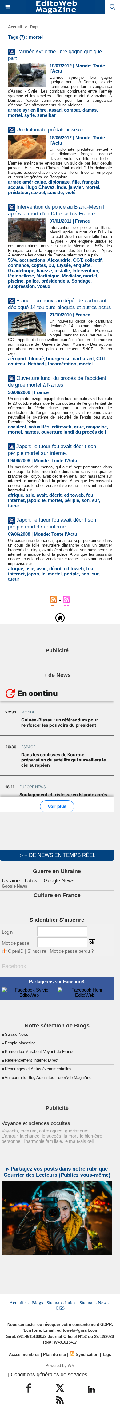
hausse (44, 270)
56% (12, 260)
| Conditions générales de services (47, 1374)
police (32, 281)
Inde (61, 187)
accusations (32, 260)
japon (33, 573)
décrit (55, 495)
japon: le (36, 500)
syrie (29, 115)
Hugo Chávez (40, 187)
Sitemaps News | (95, 1302)
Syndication (87, 1354)
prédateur (18, 192)
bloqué (36, 358)
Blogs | (38, 1302)
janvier (76, 187)
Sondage (80, 281)
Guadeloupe (21, 270)
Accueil (15, 27)
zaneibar (46, 115)
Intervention (85, 270)
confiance (18, 265)
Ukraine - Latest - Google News (38, 881)
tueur (13, 505)
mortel (15, 115)
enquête (81, 265)
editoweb (61, 426)
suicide (55, 192)
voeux (43, 286)
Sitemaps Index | (62, 1302)
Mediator (71, 275)
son (86, 500)
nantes (31, 432)
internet (16, 500)
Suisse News (16, 1034)
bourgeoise (58, 358)
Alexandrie (58, 260)
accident (17, 426)
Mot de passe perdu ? (72, 951)
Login (7, 932)
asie (30, 495)
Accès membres (24, 1354)
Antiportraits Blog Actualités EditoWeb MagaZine (48, 1077)
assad (55, 110)
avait (42, 495)
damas (89, 110)
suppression (21, 286)
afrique (15, 495)
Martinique (47, 275)
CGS (60, 1308)
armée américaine (27, 182)
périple (71, 500)
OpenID (16, 951)
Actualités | (20, 1302)
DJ (51, 265)
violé (70, 192)
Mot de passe (15, 943)
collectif (93, 260)
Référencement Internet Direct (31, 1060)
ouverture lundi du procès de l (73, 432)
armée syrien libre (27, 110)
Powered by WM (60, 1365)
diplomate (59, 182)
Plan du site (54, 1354)
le (43, 573)
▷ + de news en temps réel (57, 855)
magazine (96, 426)
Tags (34, 27)
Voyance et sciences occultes (36, 1123)
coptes (38, 265)
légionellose (21, 275)
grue (79, 426)
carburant (83, 358)
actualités (39, 426)
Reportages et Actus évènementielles (38, 1069)
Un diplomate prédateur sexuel (51, 130)
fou (89, 495)
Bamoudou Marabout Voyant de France (39, 1051)
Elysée (64, 265)
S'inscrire (36, 951)
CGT (77, 260)
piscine (15, 281)
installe (62, 270)
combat (72, 110)
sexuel (38, 192)
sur (95, 500)
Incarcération (62, 363)
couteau (16, 363)
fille (76, 182)
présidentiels (55, 281)
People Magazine (20, 1043)
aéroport (17, 358)
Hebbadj (37, 363)
